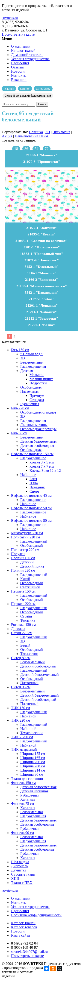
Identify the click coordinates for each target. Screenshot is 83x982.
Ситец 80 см (20, 658)
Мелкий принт (41, 379)
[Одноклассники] (53, 968)
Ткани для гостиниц (27, 779)
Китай (25, 579)
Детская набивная (34, 791)
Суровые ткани (23, 874)
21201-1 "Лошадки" (42, 305)
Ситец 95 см (20, 687)
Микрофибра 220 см (27, 533)
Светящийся (30, 587)
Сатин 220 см (21, 633)
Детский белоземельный (39, 674)
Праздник (37, 487)
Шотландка (20, 862)
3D (47, 132)
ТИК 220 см (20, 720)
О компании (20, 46)
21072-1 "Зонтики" (41, 228)
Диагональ (19, 866)
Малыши (37, 375)
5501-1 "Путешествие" (42, 247)
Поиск (42, 104)
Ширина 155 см (32, 754)
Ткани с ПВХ (22, 883)
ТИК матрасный (24, 749)
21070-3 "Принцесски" (41, 162)
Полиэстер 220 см (25, 550)
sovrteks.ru (10, 18)
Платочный (29, 683)
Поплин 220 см (23, 570)
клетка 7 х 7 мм (42, 466)
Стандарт (37, 400)
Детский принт (32, 566)
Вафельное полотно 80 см (31, 520)
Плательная (29, 391)
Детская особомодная (37, 446)
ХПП (15, 878)
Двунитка (18, 870)
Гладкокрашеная (33, 366)
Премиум (37, 396)
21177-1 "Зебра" (41, 299)
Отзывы (17, 67)
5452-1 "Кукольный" (42, 267)
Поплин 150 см (23, 558)
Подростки (38, 383)
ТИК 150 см (20, 708)
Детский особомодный (38, 666)
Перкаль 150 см (23, 591)
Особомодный (31, 545)
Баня (33, 479)
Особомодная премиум (38, 429)
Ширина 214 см (32, 770)
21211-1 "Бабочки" (41, 312)
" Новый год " (31, 354)
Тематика (27, 620)
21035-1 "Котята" (42, 234)
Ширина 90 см (31, 774)
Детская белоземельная (38, 441)
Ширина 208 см (32, 766)
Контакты (19, 75)
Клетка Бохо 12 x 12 (45, 470)
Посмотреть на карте (18, 34)
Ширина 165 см (32, 758)
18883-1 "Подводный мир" (41, 254)
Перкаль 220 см (23, 604)
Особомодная (31, 387)
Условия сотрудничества (30, 59)
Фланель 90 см (22, 833)
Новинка (36, 132)
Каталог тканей (23, 50)
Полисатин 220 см (25, 537)
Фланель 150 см (23, 783)
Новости (18, 71)
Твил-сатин (29, 654)
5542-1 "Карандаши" (42, 292)
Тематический (31, 733)
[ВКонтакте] (46, 968)
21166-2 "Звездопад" (41, 279)
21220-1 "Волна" (41, 325)
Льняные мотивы (33, 425)
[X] (59, 968)
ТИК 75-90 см (22, 737)
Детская (26, 371)
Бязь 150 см (20, 350)
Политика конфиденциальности (36, 915)
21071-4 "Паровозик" (41, 260)
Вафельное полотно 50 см (31, 508)
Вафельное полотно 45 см (31, 495)
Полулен (18, 554)
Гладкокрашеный (33, 541)
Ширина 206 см (32, 762)
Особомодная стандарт (38, 412)
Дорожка (18, 629)
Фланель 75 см (22, 804)
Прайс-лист (20, 63)
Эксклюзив (61, 132)
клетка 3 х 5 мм (42, 462)
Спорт (34, 491)
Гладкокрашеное (33, 458)
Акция (7, 136)
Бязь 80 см (19, 433)
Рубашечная (29, 404)
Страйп (26, 616)
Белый (25, 645)
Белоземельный (32, 662)
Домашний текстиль (27, 55)
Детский (27, 562)
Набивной (28, 716)
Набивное (28, 475)
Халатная (27, 799)
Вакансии (19, 80)
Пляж (34, 483)
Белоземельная (31, 362)
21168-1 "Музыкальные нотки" (41, 286)
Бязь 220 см (20, 408)
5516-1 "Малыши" (41, 273)
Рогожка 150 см (23, 625)
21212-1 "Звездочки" (41, 318)
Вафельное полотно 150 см (32, 454)
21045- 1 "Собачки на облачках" (41, 241)
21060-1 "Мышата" (41, 155)
